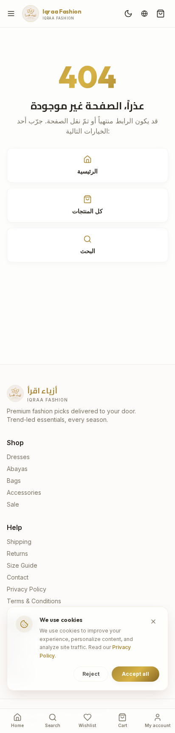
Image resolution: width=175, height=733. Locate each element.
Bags (14, 480)
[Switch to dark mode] (128, 13)
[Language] (144, 13)
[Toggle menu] (11, 13)
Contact (17, 577)
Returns (17, 553)
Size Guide (22, 565)
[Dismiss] (153, 621)
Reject (90, 674)
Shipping (19, 541)
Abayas (17, 468)
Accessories (24, 492)
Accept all (135, 674)
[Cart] (160, 13)
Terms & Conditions (34, 601)
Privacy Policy (26, 589)
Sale (13, 504)
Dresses (18, 456)
